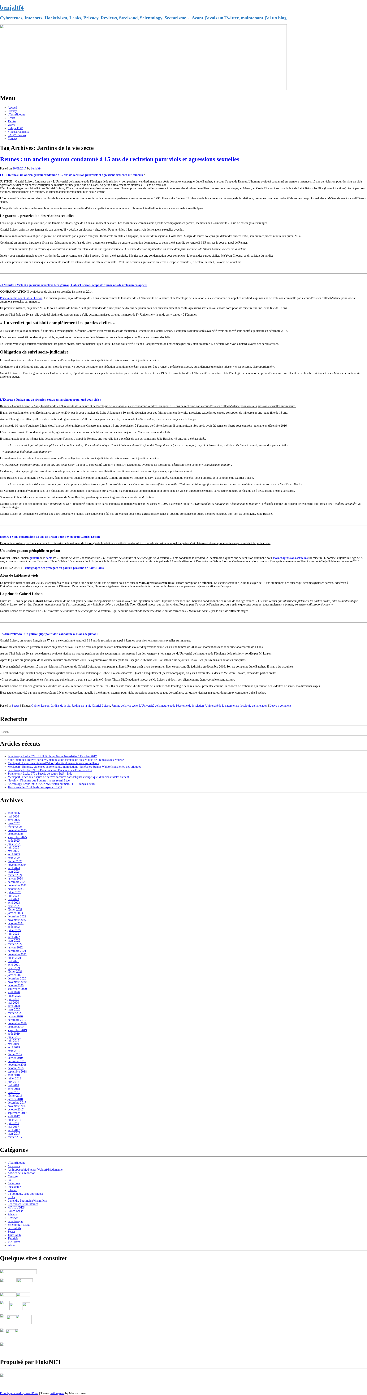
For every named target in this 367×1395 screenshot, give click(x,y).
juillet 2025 (14, 844)
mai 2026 (13, 816)
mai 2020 (13, 1002)
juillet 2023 (14, 892)
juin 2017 (13, 1123)
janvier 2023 (15, 913)
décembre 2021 (17, 950)
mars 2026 (14, 823)
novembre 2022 (17, 919)
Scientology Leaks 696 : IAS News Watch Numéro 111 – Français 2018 (51, 783)
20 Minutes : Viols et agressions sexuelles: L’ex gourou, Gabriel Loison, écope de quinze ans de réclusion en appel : (73, 285)
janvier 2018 (15, 1099)
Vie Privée (14, 1242)
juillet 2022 (14, 930)
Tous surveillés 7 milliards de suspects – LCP (35, 787)
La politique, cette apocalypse (25, 1193)
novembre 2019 (17, 1023)
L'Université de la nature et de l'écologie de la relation (171, 705)
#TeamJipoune (16, 114)
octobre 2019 (16, 1026)
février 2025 (15, 861)
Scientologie (15, 1221)
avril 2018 (14, 1088)
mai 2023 (13, 899)
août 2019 (14, 1033)
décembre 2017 (17, 1102)
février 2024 (15, 875)
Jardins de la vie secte (125, 705)
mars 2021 (14, 968)
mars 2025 (14, 857)
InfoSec (12, 1190)
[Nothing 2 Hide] (4, 1349)
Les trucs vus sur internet (23, 1204)
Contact (12, 138)
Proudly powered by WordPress (19, 1393)
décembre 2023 (17, 882)
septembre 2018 (17, 1071)
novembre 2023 (17, 885)
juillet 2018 (14, 1078)
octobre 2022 (16, 923)
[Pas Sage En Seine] (3, 1337)
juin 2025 (13, 847)
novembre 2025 (17, 830)
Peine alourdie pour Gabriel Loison (21, 298)
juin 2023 (13, 895)
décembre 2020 (17, 978)
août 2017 (14, 1116)
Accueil (12, 107)
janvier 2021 (15, 975)
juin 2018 (13, 1081)
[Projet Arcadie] (24, 1323)
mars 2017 (14, 1133)
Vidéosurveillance (18, 131)
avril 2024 (14, 868)
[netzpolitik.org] (18, 1273)
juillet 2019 (14, 1037)
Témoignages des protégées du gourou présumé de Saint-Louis (63, 567)
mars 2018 (14, 1092)
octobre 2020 (16, 985)
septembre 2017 (17, 1112)
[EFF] (26, 1309)
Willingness (57, 1393)
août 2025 (14, 840)
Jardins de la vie (60, 705)
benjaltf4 (12, 7)
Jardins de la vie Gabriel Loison (91, 705)
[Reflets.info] (25, 1287)
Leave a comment (280, 705)
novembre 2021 (17, 954)
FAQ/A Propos (17, 135)
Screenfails (14, 1228)
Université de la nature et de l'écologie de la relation (236, 705)
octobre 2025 (16, 833)
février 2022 (15, 944)
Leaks (11, 117)
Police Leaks (15, 1211)
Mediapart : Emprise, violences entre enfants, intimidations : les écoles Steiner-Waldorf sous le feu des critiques (74, 766)
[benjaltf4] (143, 88)
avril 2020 (14, 1006)
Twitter (12, 121)
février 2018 (15, 1095)
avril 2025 (14, 854)
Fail (10, 1179)
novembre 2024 (17, 864)
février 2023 (15, 909)
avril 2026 (14, 819)
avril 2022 (14, 937)
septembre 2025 (17, 837)
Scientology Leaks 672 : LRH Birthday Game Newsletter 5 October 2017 (52, 756)
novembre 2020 (17, 981)
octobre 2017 (16, 1109)
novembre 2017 (17, 1106)
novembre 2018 (17, 1064)
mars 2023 (14, 906)
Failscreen (14, 1183)
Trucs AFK (14, 1235)
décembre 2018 (17, 1061)
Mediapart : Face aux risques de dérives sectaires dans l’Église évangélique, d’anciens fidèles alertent (68, 777)
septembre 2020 (17, 988)
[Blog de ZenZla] (23, 1295)
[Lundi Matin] (8, 1281)
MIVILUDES (16, 1207)
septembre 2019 (17, 1030)
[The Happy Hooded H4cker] (11, 1323)
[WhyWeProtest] (16, 1309)
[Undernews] (8, 1287)
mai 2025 (13, 851)
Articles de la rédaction (21, 1173)
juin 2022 (13, 933)
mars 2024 (14, 871)
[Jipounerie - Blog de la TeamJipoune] (25, 1281)
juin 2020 (13, 999)
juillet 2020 (14, 995)
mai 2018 (13, 1085)
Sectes (15, 705)
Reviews (13, 1217)
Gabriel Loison (40, 705)
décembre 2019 (17, 1019)
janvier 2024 (15, 878)
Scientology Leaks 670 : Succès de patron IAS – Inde (40, 773)
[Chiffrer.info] (10, 1337)
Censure (13, 1176)
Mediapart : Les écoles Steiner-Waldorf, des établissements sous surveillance (53, 763)
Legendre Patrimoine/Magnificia (27, 1200)
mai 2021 (13, 961)
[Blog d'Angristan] (8, 1295)
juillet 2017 (14, 1119)
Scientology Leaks (19, 1224)
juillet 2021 (14, 957)
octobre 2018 (16, 1068)
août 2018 (14, 1075)
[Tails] (5, 1309)
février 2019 (15, 1054)
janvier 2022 (15, 947)
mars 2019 (14, 1050)
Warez (11, 124)
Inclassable (14, 1186)
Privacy (12, 111)
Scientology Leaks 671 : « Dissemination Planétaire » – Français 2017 (50, 770)
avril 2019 (14, 1047)
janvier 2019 (15, 1057)
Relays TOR (15, 128)
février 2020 (15, 1013)
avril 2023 (14, 902)
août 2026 (14, 813)
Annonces (14, 1166)
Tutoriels (13, 1238)
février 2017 (15, 1137)
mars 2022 (14, 940)
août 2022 (14, 926)
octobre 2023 (16, 888)
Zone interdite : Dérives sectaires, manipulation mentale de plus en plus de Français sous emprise (66, 759)
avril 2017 (14, 1130)
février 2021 (15, 971)
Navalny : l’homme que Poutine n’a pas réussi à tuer (39, 780)
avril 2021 (14, 964)
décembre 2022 (17, 916)
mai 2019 (13, 1044)
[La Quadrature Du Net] (19, 1337)
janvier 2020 (15, 1016)
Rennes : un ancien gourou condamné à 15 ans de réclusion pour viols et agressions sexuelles (119, 159)
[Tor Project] (3, 1323)
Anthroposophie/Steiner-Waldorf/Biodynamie (35, 1169)
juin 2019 (13, 1040)
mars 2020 (14, 1009)
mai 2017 (13, 1126)
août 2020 (14, 992)
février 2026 (15, 826)
